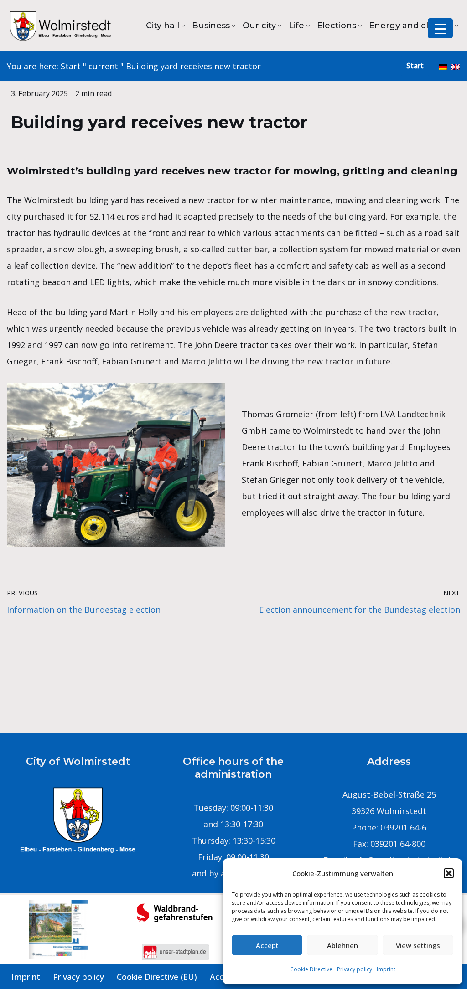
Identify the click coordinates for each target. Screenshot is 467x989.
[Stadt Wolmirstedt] (61, 25)
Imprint (386, 969)
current (103, 66)
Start (71, 66)
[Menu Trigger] (440, 28)
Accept (267, 945)
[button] (448, 873)
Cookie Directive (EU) (157, 976)
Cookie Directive (311, 969)
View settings (418, 945)
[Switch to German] (443, 66)
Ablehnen (342, 945)
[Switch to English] (455, 66)
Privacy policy (354, 969)
